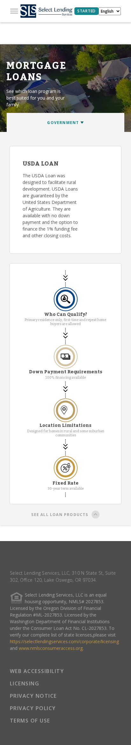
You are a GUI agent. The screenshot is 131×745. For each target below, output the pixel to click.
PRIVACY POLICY (33, 708)
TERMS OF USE (30, 720)
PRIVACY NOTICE (33, 695)
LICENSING (24, 683)
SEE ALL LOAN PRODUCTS (59, 514)
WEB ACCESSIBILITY (37, 671)
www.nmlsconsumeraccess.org (51, 648)
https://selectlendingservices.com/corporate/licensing (64, 641)
